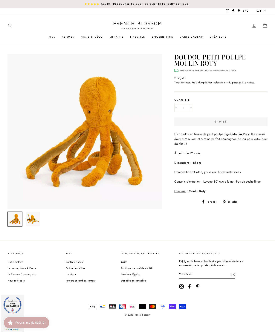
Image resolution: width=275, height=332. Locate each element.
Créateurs (218, 37)
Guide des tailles (75, 268)
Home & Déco (92, 37)
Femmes (68, 37)
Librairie (116, 37)
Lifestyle (137, 37)
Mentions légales (130, 274)
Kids (52, 37)
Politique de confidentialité (136, 268)
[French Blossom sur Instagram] (181, 286)
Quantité (182, 100)
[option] (137, 4)
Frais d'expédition (202, 82)
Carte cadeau (191, 37)
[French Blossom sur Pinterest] (197, 286)
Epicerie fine (162, 37)
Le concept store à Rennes (22, 268)
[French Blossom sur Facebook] (189, 286)
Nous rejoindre (16, 280)
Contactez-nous (74, 262)
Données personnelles (133, 280)
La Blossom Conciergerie (21, 274)
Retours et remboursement (81, 280)
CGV (124, 262)
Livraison (71, 274)
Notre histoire (15, 262)
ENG (246, 11)
